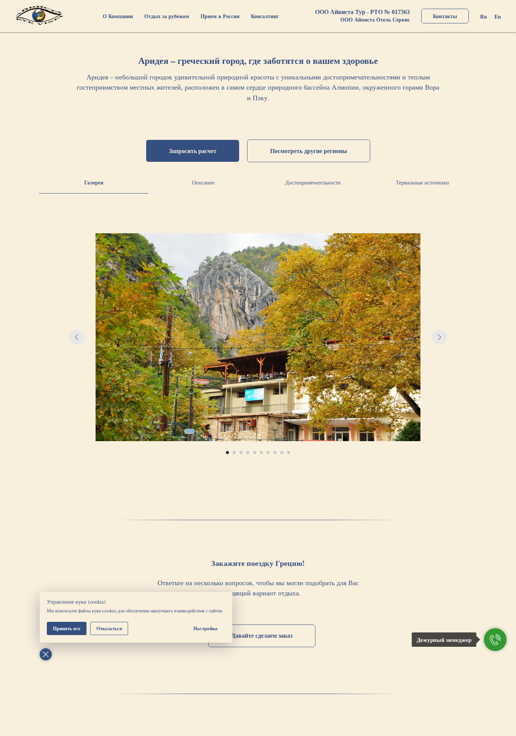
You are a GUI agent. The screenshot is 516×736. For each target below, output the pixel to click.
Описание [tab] (203, 182)
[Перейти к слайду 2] (234, 452)
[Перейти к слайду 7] (268, 452)
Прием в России (220, 16)
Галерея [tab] (94, 182)
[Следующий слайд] (439, 337)
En (497, 16)
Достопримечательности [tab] (313, 182)
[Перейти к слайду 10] (288, 452)
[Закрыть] (46, 654)
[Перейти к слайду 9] (281, 452)
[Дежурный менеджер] (495, 639)
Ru (483, 16)
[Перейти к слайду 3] (241, 452)
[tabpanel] (258, 348)
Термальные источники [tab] (422, 182)
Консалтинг (265, 16)
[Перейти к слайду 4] (247, 452)
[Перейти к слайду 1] (227, 452)
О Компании (118, 16)
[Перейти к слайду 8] (275, 452)
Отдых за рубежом (166, 16)
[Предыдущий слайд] (76, 337)
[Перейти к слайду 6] (261, 452)
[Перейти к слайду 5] (254, 452)
